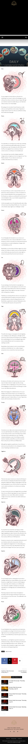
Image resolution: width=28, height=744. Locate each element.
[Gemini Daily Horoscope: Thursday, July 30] (4, 702)
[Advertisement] (14, 21)
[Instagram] (14, 731)
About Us (8, 738)
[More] (20, 661)
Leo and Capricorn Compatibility (22, 671)
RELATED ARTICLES (6, 677)
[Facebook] (10, 731)
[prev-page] (2, 713)
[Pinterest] (17, 731)
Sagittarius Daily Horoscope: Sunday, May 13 (7, 671)
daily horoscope (8, 651)
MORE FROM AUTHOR (16, 677)
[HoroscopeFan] (14, 3)
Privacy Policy (13, 738)
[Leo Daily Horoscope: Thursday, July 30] (4, 682)
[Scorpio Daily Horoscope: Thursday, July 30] (4, 689)
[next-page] (4, 713)
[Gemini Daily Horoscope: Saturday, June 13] (4, 708)
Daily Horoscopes (4, 683)
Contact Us (20, 738)
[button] (2, 37)
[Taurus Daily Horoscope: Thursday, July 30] (4, 695)
